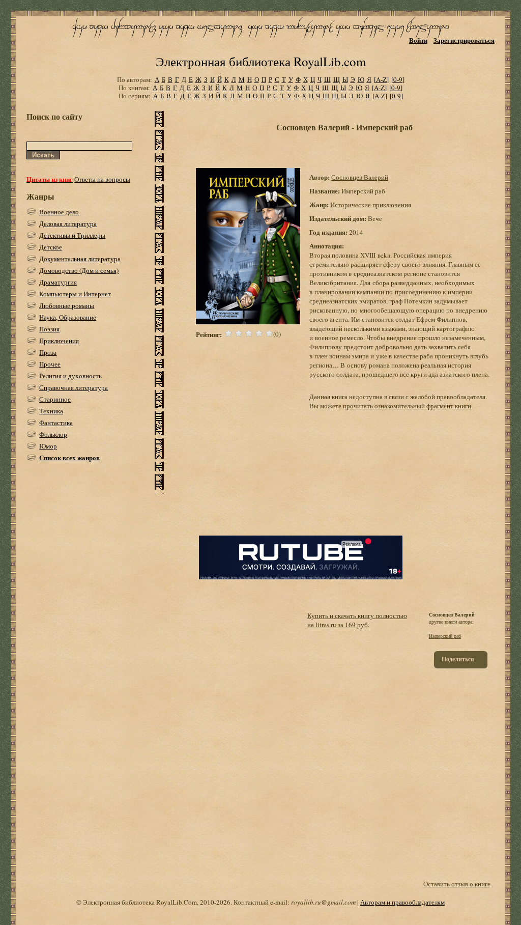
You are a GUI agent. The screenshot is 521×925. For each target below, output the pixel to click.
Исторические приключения (370, 204)
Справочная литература (73, 387)
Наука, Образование (67, 317)
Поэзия (49, 328)
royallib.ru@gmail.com (323, 902)
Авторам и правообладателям (402, 902)
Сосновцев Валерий (359, 177)
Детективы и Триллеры (72, 235)
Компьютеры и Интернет (75, 293)
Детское (50, 246)
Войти (418, 40)
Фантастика (56, 422)
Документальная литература (80, 258)
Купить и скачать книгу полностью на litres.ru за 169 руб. (357, 620)
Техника (51, 410)
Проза (47, 352)
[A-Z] (381, 79)
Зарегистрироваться (464, 40)
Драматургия (58, 282)
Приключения (59, 340)
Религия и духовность (70, 375)
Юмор (48, 446)
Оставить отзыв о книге (456, 883)
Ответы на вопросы (102, 179)
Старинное (55, 399)
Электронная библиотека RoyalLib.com (261, 61)
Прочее (50, 364)
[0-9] (397, 79)
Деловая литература (68, 223)
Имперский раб (445, 635)
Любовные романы (66, 305)
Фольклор (53, 434)
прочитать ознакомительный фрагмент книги (407, 405)
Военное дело (59, 211)
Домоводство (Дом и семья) (79, 270)
